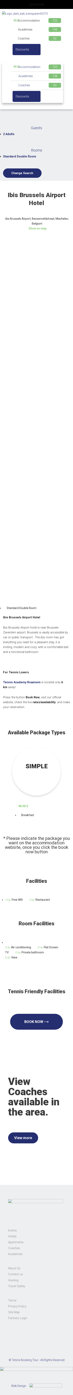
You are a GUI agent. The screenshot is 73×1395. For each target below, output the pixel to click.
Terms (12, 1300)
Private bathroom (32, 952)
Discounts (22, 49)
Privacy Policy (17, 1306)
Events (12, 1230)
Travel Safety (16, 1286)
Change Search (22, 173)
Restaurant (42, 899)
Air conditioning (21, 947)
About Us (14, 1268)
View (14, 957)
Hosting (13, 1280)
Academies (25, 29)
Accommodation (29, 20)
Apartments (16, 1242)
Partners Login (17, 1318)
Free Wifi (17, 899)
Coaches (24, 38)
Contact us (15, 1274)
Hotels (12, 1236)
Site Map (14, 1312)
